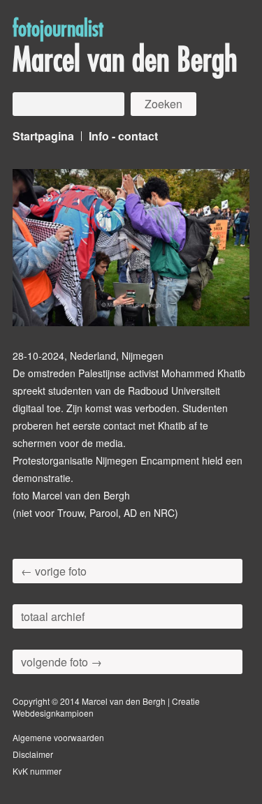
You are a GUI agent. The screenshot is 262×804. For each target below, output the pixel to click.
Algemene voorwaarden (58, 737)
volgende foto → (61, 662)
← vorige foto (54, 571)
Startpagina (43, 136)
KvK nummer (37, 771)
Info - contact (123, 136)
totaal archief (53, 616)
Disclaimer (33, 754)
